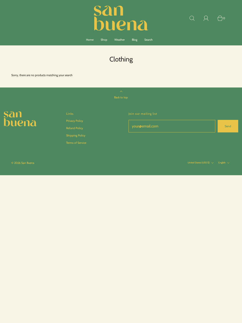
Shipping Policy (75, 135)
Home (90, 39)
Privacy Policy (74, 120)
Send (228, 126)
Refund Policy (74, 128)
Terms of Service (76, 142)
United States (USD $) (199, 162)
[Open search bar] (195, 18)
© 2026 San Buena (22, 163)
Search (148, 39)
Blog (134, 39)
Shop (104, 39)
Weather (119, 39)
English (222, 162)
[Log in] (208, 18)
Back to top (121, 97)
